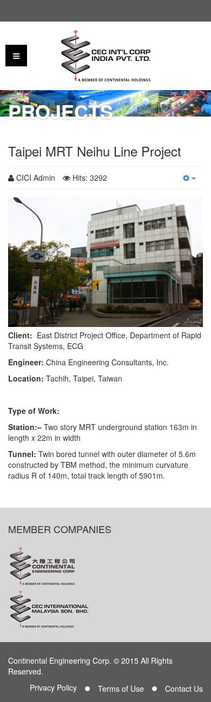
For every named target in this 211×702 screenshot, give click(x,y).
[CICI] (105, 55)
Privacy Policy (53, 687)
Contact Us (184, 688)
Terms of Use (121, 688)
